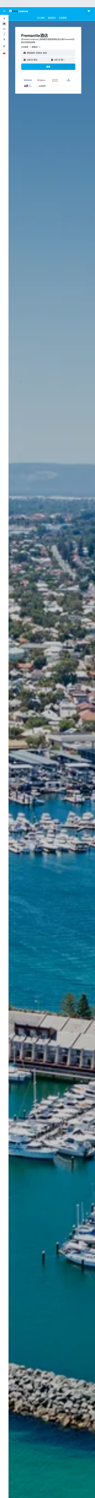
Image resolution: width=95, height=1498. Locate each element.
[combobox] (31, 47)
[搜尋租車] (4, 28)
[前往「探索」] (4, 39)
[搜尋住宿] (4, 23)
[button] (4, 11)
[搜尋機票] (4, 18)
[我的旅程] (4, 46)
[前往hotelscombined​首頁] (18, 11)
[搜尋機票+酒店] (4, 34)
